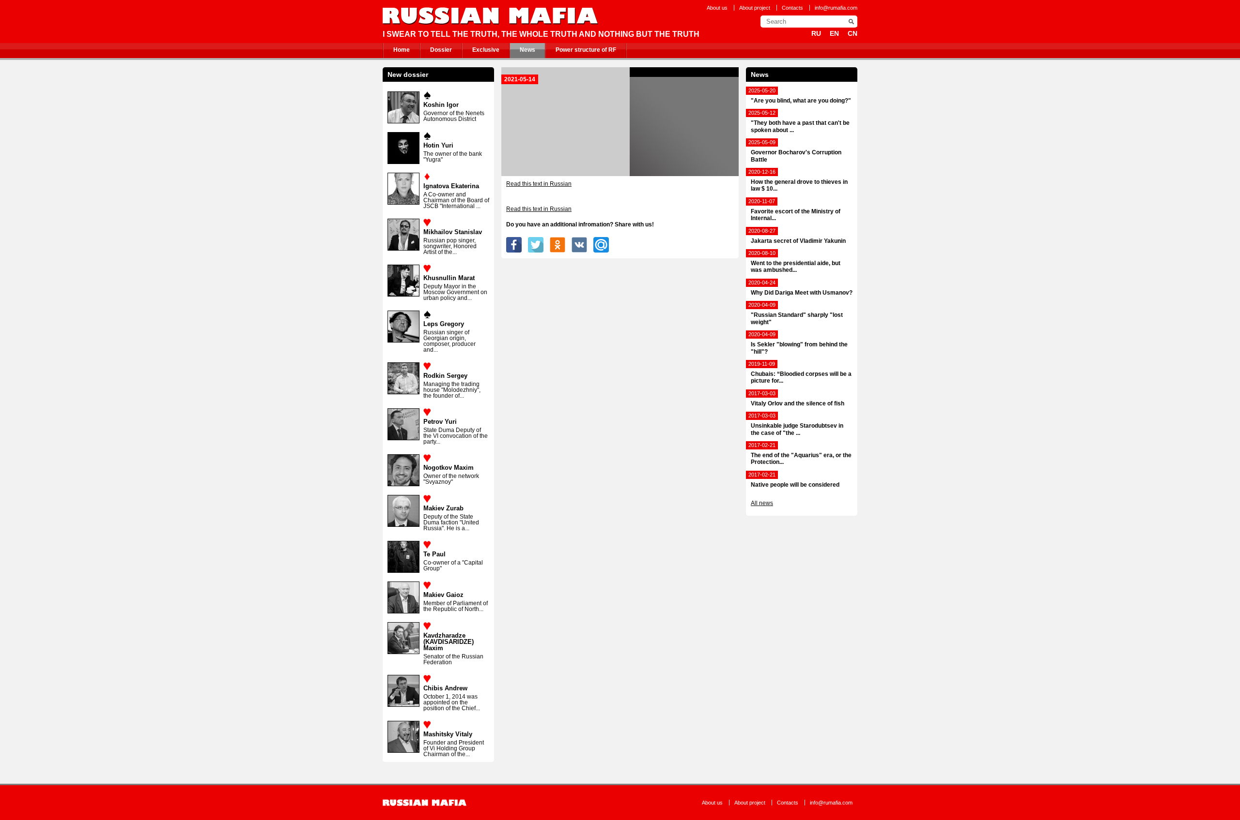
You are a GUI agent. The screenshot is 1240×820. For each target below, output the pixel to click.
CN (852, 33)
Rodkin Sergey (445, 375)
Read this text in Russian (539, 183)
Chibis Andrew (445, 688)
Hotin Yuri (438, 145)
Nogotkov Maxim (448, 467)
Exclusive (485, 49)
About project (754, 8)
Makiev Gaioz (443, 594)
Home (401, 49)
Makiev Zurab (443, 508)
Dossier (441, 49)
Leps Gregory (443, 324)
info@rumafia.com (836, 8)
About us (717, 8)
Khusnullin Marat (449, 278)
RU (816, 33)
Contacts (792, 8)
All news (762, 503)
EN (834, 33)
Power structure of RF (586, 49)
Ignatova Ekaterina (451, 186)
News (527, 49)
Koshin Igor (441, 104)
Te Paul (434, 554)
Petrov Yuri (440, 421)
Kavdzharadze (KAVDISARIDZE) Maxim (448, 642)
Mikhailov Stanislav (452, 232)
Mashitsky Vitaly (447, 734)
